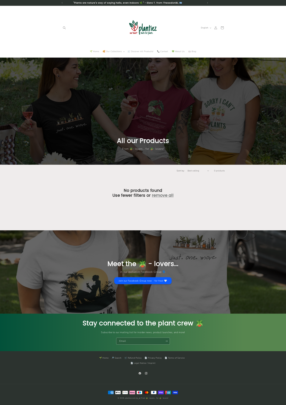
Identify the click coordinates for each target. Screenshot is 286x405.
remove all (163, 195)
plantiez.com (130, 398)
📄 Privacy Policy (153, 357)
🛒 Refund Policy (133, 357)
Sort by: (180, 170)
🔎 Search (116, 357)
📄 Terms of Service (175, 357)
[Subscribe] (166, 341)
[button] (64, 28)
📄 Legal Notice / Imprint (142, 363)
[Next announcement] (207, 3)
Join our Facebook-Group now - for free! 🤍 (143, 280)
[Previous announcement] (62, 3)
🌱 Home (104, 357)
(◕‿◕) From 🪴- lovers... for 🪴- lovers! (152, 398)
